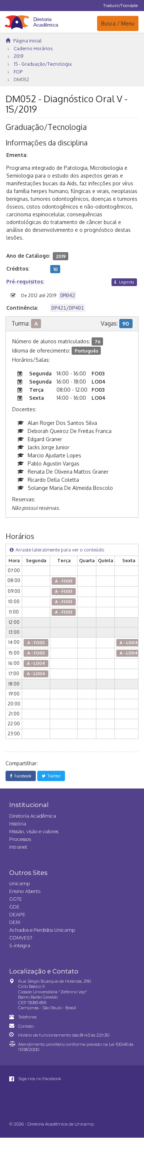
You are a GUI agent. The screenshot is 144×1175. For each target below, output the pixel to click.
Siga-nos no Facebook (39, 1078)
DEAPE (17, 914)
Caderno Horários (33, 48)
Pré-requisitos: (25, 281)
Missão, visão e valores (33, 831)
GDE (14, 907)
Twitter (53, 776)
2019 (18, 56)
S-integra (19, 945)
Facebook (21, 776)
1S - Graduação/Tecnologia (43, 64)
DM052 (21, 79)
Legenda (126, 282)
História (17, 824)
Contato (26, 1026)
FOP (18, 72)
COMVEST (20, 938)
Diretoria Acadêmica (32, 816)
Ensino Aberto (25, 891)
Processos (20, 839)
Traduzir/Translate (120, 5)
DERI (14, 922)
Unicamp (19, 883)
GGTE (15, 899)
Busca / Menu (117, 23)
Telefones (27, 1017)
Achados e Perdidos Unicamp (42, 930)
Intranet (18, 847)
